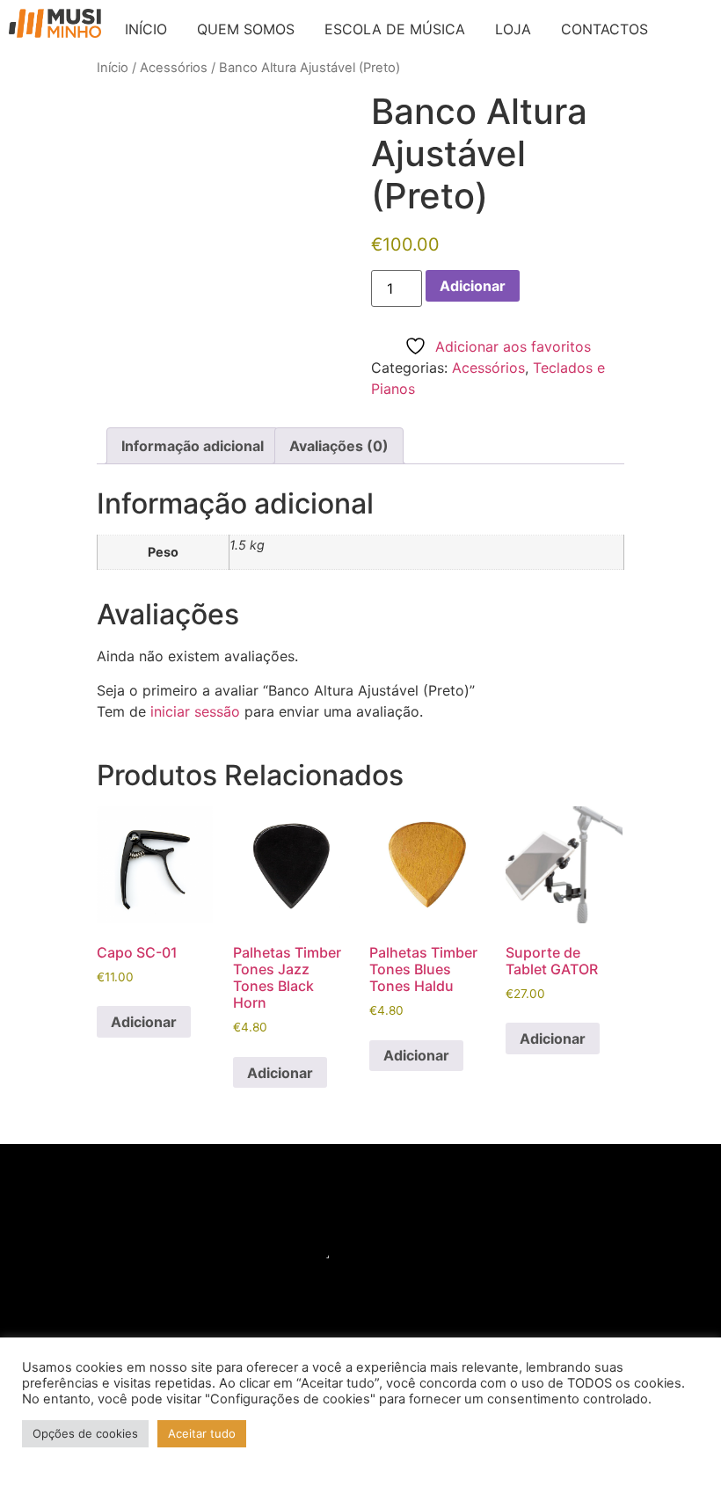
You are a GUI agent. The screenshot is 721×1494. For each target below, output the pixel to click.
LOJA (513, 29)
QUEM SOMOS (246, 29)
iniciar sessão (195, 711)
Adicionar (473, 286)
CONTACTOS (604, 29)
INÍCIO (146, 29)
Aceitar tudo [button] (202, 1433)
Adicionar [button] (144, 1022)
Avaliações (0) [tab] (339, 446)
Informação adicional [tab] (192, 446)
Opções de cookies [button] (85, 1433)
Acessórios (174, 68)
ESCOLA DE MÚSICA (394, 29)
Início (112, 68)
